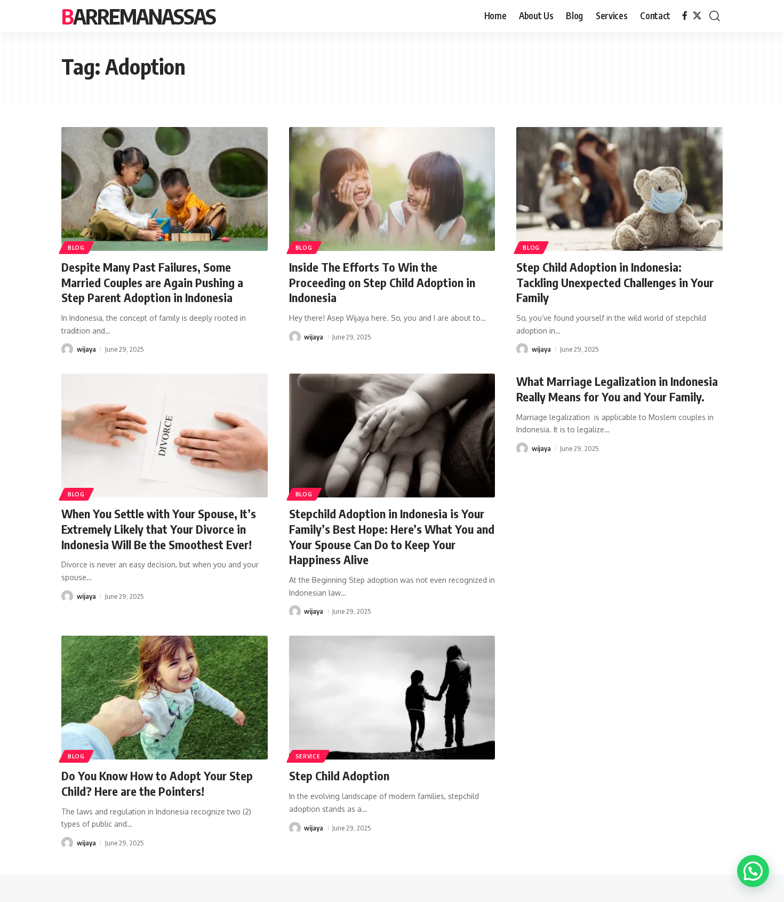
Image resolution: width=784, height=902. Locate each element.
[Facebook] (684, 16)
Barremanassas (138, 16)
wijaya (86, 349)
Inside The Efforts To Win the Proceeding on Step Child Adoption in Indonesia (382, 282)
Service (308, 756)
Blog (76, 247)
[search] (714, 16)
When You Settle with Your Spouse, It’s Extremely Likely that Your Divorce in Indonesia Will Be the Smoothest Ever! (158, 528)
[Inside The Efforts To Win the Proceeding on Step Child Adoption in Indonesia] (392, 189)
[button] (753, 871)
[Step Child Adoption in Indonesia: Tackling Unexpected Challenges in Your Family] (619, 189)
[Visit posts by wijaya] (67, 349)
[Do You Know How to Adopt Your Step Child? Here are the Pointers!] (164, 697)
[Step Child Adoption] (392, 697)
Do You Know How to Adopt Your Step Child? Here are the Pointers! (157, 783)
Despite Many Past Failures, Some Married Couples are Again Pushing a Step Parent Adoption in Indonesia (152, 282)
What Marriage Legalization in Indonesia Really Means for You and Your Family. (617, 389)
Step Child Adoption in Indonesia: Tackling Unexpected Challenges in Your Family (615, 282)
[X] (697, 16)
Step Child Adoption (339, 775)
